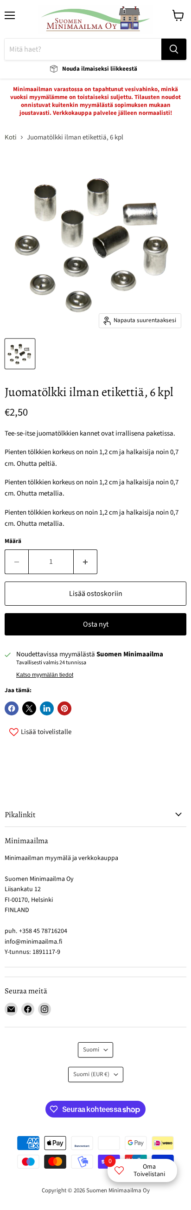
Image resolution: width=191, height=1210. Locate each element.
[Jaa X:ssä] (29, 708)
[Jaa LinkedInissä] (47, 708)
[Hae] (173, 49)
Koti (11, 137)
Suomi (91, 1049)
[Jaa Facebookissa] (12, 708)
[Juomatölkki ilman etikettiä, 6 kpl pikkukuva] (20, 354)
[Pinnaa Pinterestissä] (64, 708)
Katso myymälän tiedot (44, 675)
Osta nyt (95, 624)
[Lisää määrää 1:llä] (85, 561)
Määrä (13, 541)
